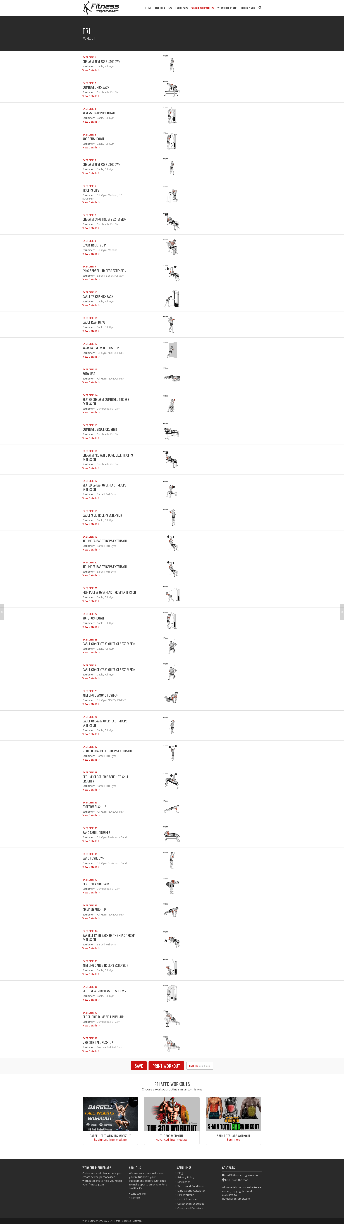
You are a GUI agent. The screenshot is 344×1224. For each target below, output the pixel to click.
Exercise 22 (89, 614)
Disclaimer (183, 1181)
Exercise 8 (89, 241)
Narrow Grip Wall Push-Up (100, 347)
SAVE (139, 1065)
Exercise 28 (89, 772)
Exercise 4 (89, 134)
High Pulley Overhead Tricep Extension (109, 592)
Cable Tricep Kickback (97, 296)
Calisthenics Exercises (190, 1203)
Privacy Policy (185, 1177)
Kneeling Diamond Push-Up (100, 695)
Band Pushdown (93, 858)
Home (148, 8)
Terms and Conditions (190, 1186)
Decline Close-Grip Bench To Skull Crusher (106, 778)
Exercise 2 (89, 83)
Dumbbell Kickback (95, 87)
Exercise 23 (89, 639)
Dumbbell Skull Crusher (99, 429)
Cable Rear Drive (93, 322)
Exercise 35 (89, 961)
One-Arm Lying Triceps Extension (104, 219)
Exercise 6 (89, 186)
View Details (90, 70)
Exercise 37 (89, 1012)
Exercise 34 (89, 931)
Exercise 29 (89, 802)
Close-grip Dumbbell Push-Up (103, 1016)
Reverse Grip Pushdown (98, 112)
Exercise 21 (89, 588)
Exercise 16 (89, 451)
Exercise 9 (89, 266)
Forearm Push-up (94, 806)
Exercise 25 (89, 691)
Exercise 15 (89, 425)
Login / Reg (248, 8)
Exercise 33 (89, 905)
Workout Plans (227, 8)
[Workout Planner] (100, 8)
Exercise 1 (89, 57)
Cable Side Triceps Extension (102, 515)
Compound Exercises (190, 1208)
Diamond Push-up (94, 909)
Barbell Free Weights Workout (110, 1135)
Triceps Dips (90, 190)
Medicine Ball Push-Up (97, 1042)
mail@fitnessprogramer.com (242, 1175)
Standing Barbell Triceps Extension (107, 750)
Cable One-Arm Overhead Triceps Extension (104, 723)
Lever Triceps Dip (94, 245)
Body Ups (88, 373)
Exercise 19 (89, 536)
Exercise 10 (89, 292)
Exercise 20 (89, 562)
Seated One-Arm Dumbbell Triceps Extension (105, 401)
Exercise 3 (89, 108)
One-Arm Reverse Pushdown (101, 61)
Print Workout (166, 1065)
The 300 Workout (171, 1135)
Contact (135, 1198)
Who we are (138, 1193)
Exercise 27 (89, 746)
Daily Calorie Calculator (191, 1190)
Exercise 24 (89, 665)
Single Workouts (202, 8)
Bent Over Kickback (95, 883)
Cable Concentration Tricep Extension (108, 643)
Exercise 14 (89, 395)
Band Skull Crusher (96, 832)
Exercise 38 (89, 1038)
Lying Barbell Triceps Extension (104, 270)
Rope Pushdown (93, 138)
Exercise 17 (89, 481)
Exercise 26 (89, 716)
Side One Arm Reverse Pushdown (104, 990)
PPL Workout (185, 1195)
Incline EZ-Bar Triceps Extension (104, 540)
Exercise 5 (89, 160)
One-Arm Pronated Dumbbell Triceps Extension (107, 457)
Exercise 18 (89, 511)
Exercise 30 (89, 828)
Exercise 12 (89, 343)
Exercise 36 (89, 986)
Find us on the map (236, 1180)
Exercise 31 (89, 854)
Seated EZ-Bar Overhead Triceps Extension (104, 487)
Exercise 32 (89, 879)
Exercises (181, 8)
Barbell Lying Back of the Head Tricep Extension (108, 937)
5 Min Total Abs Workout (233, 1135)
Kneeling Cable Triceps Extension (105, 965)
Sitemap (137, 1220)
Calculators (163, 8)
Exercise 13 (89, 369)
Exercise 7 (89, 215)
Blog (180, 1173)
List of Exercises (187, 1199)
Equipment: (89, 66)
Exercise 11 (89, 318)
